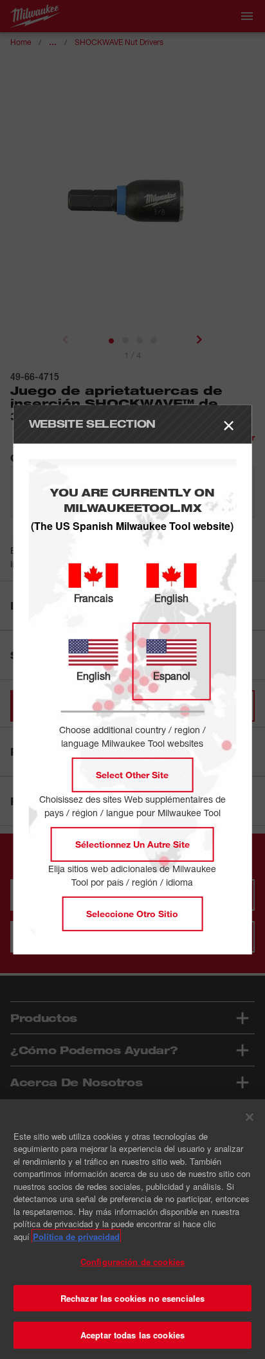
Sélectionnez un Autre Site (132, 844)
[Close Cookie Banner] (249, 1117)
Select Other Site (132, 774)
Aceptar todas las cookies (132, 1335)
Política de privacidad (76, 1236)
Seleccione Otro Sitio (132, 913)
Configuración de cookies (132, 1261)
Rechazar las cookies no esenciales (132, 1298)
